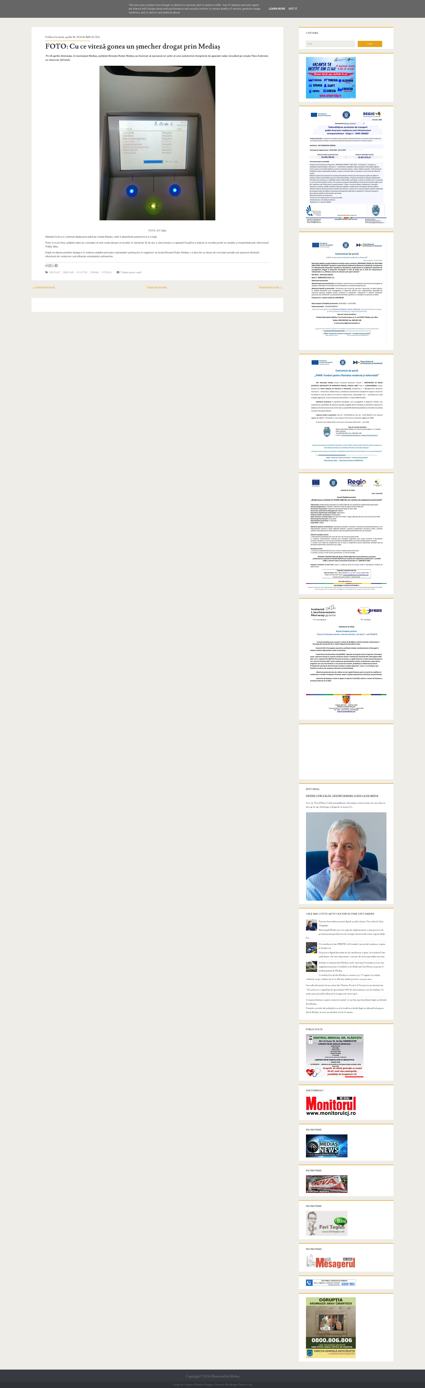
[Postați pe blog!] (50, 265)
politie (82, 272)
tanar (94, 272)
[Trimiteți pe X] (53, 265)
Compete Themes (193, 1384)
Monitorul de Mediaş (225, 1376)
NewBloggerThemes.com (238, 1384)
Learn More (277, 8)
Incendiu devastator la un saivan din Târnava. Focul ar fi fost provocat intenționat (344, 985)
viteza (107, 272)
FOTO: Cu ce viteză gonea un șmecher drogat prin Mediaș (132, 46)
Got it (293, 8)
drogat (54, 272)
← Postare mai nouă (43, 287)
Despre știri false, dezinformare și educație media (342, 796)
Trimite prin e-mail (130, 272)
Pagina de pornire (157, 287)
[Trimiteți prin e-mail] (46, 265)
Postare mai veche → (270, 287)
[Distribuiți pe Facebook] (56, 265)
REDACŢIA (93, 37)
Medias (68, 272)
